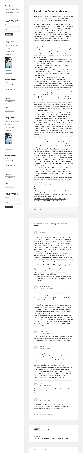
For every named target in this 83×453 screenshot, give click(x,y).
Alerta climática (8, 87)
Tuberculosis (8, 92)
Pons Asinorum (11, 6)
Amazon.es (8, 70)
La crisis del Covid (9, 84)
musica (50, 209)
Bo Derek (66, 40)
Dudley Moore (59, 40)
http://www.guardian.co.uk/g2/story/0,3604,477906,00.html (50, 198)
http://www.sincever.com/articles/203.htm (52, 200)
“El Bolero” (62, 24)
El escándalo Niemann (10, 89)
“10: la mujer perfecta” (62, 38)
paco (46, 209)
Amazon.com (9, 72)
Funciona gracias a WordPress (41, 449)
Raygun (6, 82)
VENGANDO (43, 232)
